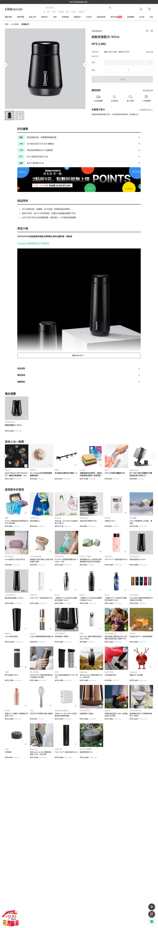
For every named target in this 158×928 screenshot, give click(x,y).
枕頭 (67, 12)
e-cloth (83, 470)
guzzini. (108, 711)
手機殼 (73, 12)
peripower (134, 470)
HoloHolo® (59, 556)
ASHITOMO (109, 672)
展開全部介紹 (77, 355)
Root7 (57, 595)
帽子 (48, 12)
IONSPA (33, 470)
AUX (106, 470)
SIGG (82, 633)
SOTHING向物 (35, 556)
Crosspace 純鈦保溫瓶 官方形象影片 (33, 243)
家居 (7, 24)
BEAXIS (108, 518)
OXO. (32, 711)
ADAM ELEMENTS (62, 711)
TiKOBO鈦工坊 (110, 633)
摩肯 (6, 518)
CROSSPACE (10, 422)
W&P (7, 672)
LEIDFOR (108, 556)
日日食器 (15, 24)
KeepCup (83, 672)
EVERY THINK (85, 556)
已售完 (122, 79)
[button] (9, 115)
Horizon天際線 (85, 749)
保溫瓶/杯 (25, 24)
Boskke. (58, 518)
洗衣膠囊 (61, 12)
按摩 (54, 12)
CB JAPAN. (134, 595)
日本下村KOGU (135, 711)
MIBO (57, 470)
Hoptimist (133, 672)
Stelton (8, 633)
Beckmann (9, 556)
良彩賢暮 (133, 518)
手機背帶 (81, 12)
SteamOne (84, 518)
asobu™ (33, 633)
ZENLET (133, 633)
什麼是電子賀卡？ (146, 110)
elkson (7, 470)
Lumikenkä (34, 518)
